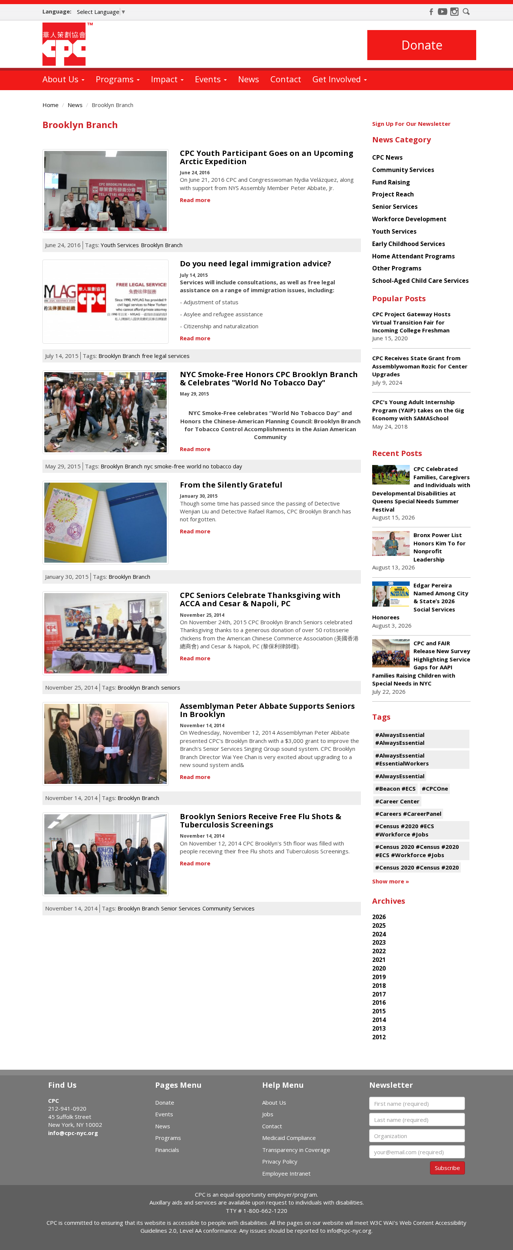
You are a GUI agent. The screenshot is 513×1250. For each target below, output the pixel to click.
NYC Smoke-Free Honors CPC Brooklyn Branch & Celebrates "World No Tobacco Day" (269, 378)
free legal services (166, 355)
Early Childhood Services (408, 244)
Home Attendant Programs (413, 256)
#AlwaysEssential (399, 776)
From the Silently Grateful (231, 485)
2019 (379, 977)
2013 (379, 1028)
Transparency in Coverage (296, 1149)
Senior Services (181, 908)
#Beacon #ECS (395, 788)
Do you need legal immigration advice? (255, 263)
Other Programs (396, 268)
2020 (379, 968)
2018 (379, 985)
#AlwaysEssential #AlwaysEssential (399, 738)
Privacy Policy (279, 1161)
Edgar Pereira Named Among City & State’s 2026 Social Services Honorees (420, 601)
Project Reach (393, 194)
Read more (195, 200)
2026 (379, 917)
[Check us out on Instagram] (454, 12)
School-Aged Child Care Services (420, 280)
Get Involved (337, 79)
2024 (379, 934)
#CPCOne (435, 788)
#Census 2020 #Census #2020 (417, 867)
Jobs (267, 1114)
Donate (421, 45)
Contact (285, 79)
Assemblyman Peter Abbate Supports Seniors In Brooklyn (267, 710)
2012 (379, 1037)
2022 (379, 951)
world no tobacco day (214, 466)
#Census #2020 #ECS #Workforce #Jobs (404, 830)
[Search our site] (466, 12)
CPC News (387, 157)
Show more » (390, 881)
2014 (379, 1020)
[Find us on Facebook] (431, 12)
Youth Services (120, 245)
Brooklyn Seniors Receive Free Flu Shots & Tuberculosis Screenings (260, 820)
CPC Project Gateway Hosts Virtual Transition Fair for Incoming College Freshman (411, 322)
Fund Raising (391, 182)
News (248, 79)
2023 (379, 942)
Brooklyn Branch (162, 245)
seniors (170, 687)
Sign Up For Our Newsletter (411, 123)
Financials (167, 1149)
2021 (379, 960)
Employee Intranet (286, 1173)
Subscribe (447, 1167)
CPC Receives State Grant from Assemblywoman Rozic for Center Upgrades (420, 366)
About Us (61, 79)
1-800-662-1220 (265, 1210)
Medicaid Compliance (289, 1137)
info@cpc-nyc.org (73, 1133)
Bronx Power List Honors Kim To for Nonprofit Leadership (439, 547)
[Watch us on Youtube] (442, 12)
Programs (116, 79)
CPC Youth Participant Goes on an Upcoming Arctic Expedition (266, 157)
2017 (379, 994)
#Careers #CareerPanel (408, 813)
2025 (379, 925)
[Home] (70, 44)
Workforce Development (409, 219)
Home (50, 105)
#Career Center (397, 801)
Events (209, 79)
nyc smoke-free (164, 466)
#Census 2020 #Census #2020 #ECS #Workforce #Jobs (417, 850)
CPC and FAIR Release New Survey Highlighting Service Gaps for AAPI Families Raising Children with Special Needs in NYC (421, 663)
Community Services (228, 908)
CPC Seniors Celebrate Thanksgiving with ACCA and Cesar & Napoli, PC (260, 599)
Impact (165, 79)
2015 (379, 1011)
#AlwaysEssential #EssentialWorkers (402, 759)
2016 (379, 1002)
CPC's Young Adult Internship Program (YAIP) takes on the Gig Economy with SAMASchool (418, 410)
